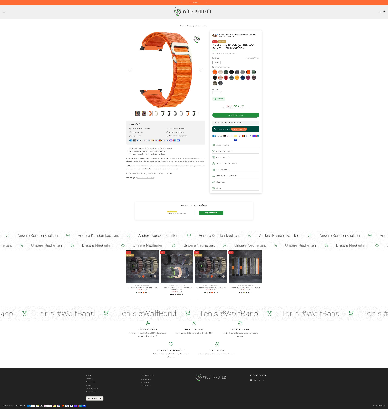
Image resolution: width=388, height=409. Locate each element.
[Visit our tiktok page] (264, 380)
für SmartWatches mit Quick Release (224, 53)
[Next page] (261, 266)
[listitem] (194, 2)
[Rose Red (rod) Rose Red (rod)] (248, 77)
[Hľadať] (380, 12)
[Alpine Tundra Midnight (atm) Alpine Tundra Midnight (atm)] (215, 77)
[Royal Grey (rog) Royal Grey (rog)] (242, 72)
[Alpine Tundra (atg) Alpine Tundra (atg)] (226, 72)
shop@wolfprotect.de (147, 375)
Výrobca (220, 188)
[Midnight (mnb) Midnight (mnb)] (231, 72)
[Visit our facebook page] (251, 380)
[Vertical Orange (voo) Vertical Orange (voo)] (215, 72)
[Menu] (4, 12)
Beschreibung (222, 145)
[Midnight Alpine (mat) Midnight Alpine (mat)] (254, 72)
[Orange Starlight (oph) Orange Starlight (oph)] (220, 77)
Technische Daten (224, 151)
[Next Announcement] (206, 2)
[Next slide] (201, 70)
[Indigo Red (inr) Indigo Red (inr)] (254, 77)
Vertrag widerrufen (94, 398)
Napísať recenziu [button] (211, 213)
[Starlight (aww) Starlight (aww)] (220, 72)
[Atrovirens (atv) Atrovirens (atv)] (231, 77)
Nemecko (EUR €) (8, 405)
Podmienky (89, 378)
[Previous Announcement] (181, 2)
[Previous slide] (130, 70)
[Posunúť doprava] (198, 113)
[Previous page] (126, 266)
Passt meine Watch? (252, 58)
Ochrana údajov (91, 382)
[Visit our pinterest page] (260, 380)
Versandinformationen (226, 176)
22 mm (216, 62)
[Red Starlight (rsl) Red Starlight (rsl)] (226, 77)
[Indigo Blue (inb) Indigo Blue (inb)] (220, 83)
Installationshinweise (226, 163)
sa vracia (89, 385)
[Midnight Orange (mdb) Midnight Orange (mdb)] (248, 72)
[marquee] (194, 236)
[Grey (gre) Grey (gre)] (237, 72)
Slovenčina (19, 405)
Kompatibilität (222, 157)
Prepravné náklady (92, 388)
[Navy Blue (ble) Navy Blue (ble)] (242, 77)
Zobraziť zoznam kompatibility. (146, 178)
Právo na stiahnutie (92, 392)
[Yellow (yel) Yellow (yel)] (237, 77)
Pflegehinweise (223, 170)
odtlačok (88, 375)
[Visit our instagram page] (255, 380)
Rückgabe (220, 182)
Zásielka (231, 108)
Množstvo (215, 90)
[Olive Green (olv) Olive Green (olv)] (215, 83)
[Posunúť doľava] (133, 113)
